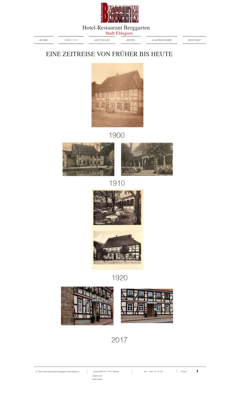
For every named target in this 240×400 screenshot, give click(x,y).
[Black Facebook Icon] (197, 371)
